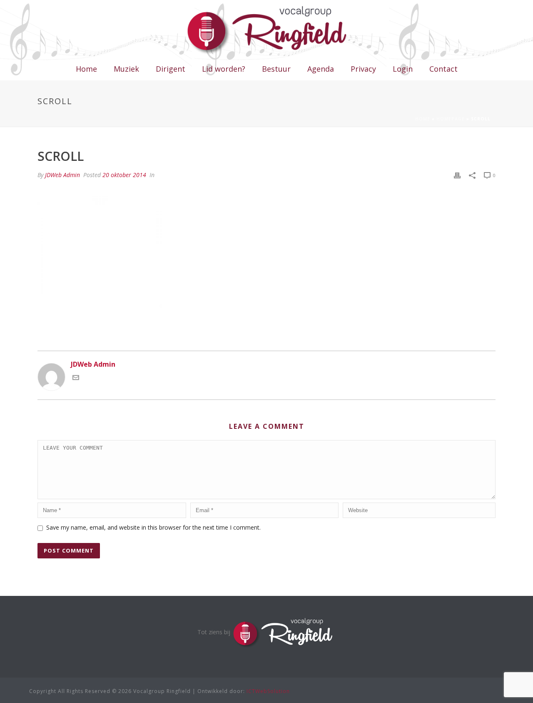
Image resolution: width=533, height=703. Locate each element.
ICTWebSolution (268, 691)
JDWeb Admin (62, 175)
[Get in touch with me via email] (75, 378)
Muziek (126, 69)
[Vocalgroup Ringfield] (267, 29)
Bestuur (276, 69)
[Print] (457, 175)
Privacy (363, 69)
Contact (443, 69)
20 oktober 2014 (124, 175)
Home (86, 69)
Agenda (320, 69)
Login (403, 69)
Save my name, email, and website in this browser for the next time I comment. (153, 527)
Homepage (450, 119)
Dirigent (170, 69)
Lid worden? (223, 69)
